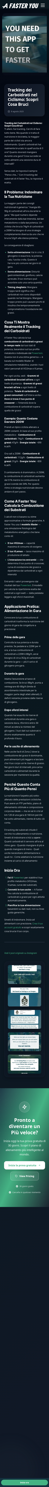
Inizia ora (24, 1482)
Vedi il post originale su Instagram (20, 953)
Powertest (37, 353)
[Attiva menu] (43, 6)
